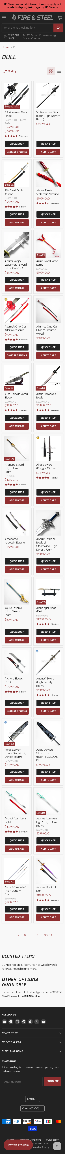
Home (5, 47)
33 (38, 935)
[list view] (59, 71)
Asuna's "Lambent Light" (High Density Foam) (48, 822)
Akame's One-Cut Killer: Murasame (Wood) (47, 330)
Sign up (52, 1081)
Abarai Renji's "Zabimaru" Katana (47, 192)
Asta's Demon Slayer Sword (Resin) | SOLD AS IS (47, 755)
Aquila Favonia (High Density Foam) (13, 611)
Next (47, 935)
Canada (30, 1108)
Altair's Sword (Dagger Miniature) (47, 466)
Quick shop (17, 144)
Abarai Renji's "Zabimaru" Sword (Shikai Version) (16, 264)
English (30, 1099)
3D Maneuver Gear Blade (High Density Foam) (48, 116)
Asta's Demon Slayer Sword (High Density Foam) (16, 753)
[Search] (58, 28)
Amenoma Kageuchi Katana (15, 540)
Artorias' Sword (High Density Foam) (45, 682)
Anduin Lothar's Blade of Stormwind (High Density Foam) (46, 544)
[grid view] (51, 71)
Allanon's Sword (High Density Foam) (14, 468)
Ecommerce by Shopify (37, 1147)
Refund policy (51, 1139)
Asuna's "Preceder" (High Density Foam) (15, 891)
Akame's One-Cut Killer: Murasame (15, 328)
